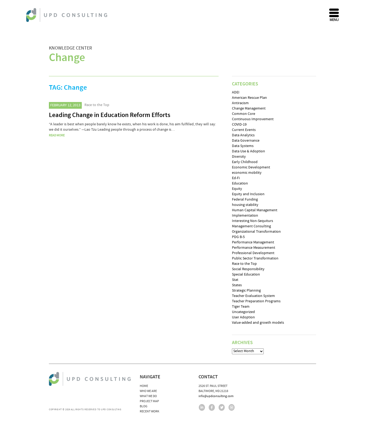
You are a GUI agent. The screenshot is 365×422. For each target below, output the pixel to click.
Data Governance (245, 140)
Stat (235, 279)
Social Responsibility (248, 269)
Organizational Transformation (256, 231)
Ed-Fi (236, 178)
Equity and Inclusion (248, 194)
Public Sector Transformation (255, 258)
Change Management (249, 108)
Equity (237, 188)
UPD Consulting (67, 15)
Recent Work (149, 411)
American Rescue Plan (249, 97)
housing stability (245, 204)
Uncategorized (243, 312)
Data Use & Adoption (248, 151)
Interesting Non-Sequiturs (252, 220)
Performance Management (253, 242)
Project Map (149, 401)
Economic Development (251, 167)
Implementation (245, 215)
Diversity (239, 156)
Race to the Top (96, 105)
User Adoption (243, 317)
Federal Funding (245, 199)
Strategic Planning (246, 290)
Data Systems (243, 146)
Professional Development (253, 253)
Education (240, 183)
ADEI (235, 92)
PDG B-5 (238, 237)
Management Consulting (251, 226)
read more (57, 135)
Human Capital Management (254, 210)
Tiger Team (241, 306)
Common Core (243, 113)
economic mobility (247, 172)
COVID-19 (239, 124)
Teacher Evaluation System (253, 295)
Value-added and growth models (258, 322)
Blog (143, 406)
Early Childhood (245, 162)
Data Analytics (243, 135)
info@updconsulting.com (216, 396)
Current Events (244, 129)
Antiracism (240, 103)
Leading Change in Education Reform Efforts (109, 115)
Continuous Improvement (253, 119)
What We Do (148, 396)
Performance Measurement (253, 247)
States (237, 285)
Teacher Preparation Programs (256, 301)
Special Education (246, 274)
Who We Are (148, 391)
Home (144, 386)
